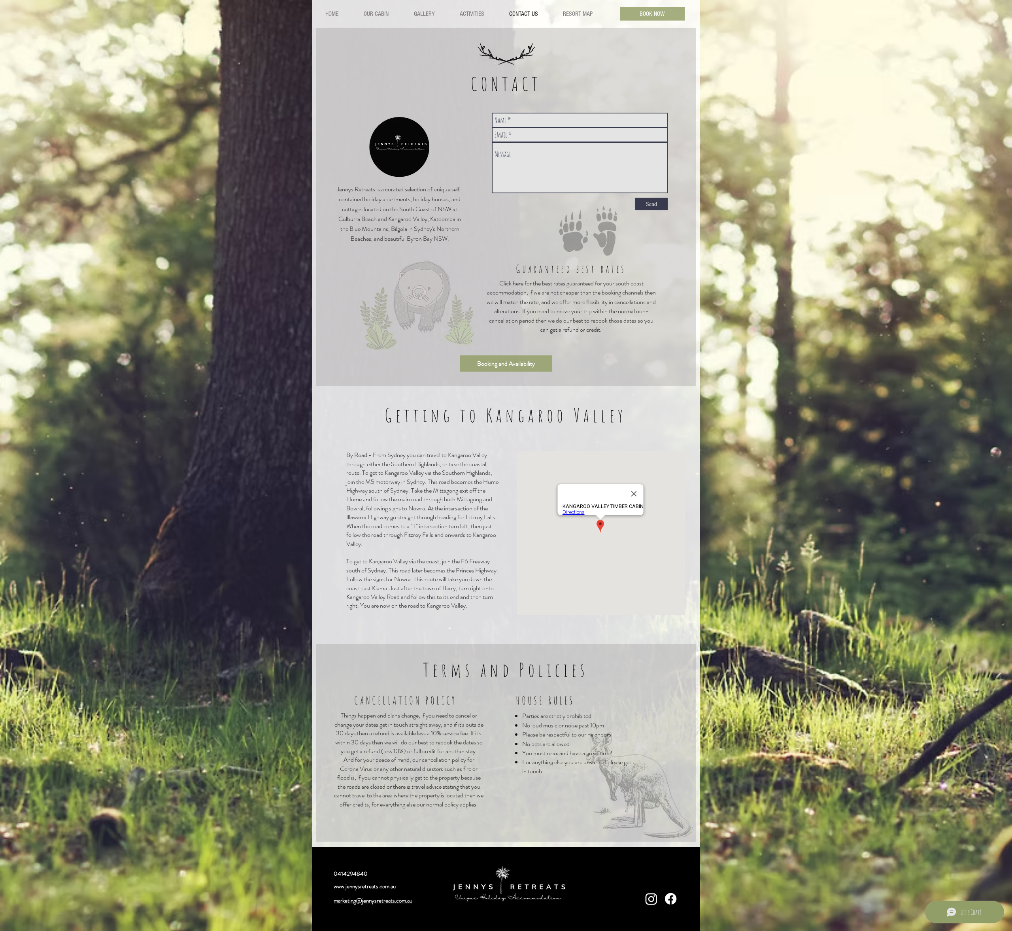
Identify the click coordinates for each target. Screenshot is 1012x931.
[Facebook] (670, 898)
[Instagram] (651, 898)
